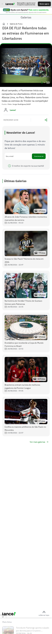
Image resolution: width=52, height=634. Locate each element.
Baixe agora (44, 4)
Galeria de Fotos (16, 24)
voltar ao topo (44, 615)
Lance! (13, 110)
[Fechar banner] (2, 4)
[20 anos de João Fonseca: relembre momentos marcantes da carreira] (26, 206)
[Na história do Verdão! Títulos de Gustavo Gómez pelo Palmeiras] (26, 290)
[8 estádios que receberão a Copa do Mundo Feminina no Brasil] (26, 332)
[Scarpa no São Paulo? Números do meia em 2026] (26, 248)
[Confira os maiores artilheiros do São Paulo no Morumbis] (26, 416)
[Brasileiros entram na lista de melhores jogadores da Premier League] (26, 374)
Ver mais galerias (37, 442)
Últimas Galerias (15, 181)
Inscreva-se (38, 156)
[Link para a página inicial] (3, 23)
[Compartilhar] (46, 120)
